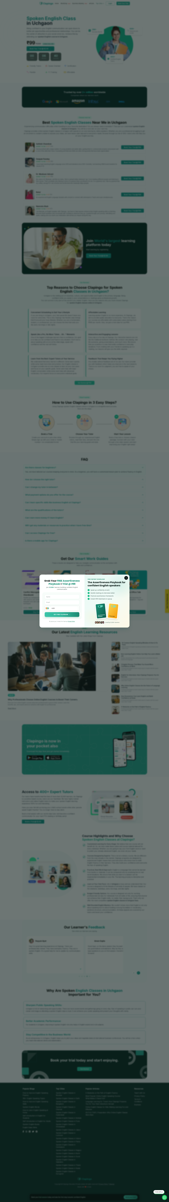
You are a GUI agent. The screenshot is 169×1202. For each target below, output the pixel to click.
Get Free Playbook (62, 614)
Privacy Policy (71, 621)
